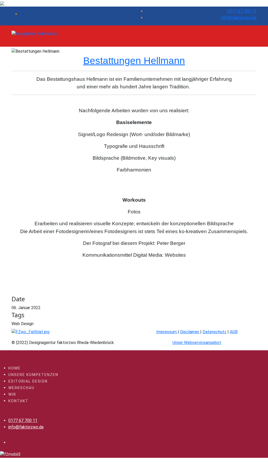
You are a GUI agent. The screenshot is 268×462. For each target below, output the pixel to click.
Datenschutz (214, 331)
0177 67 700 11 (241, 11)
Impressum (167, 331)
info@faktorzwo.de (238, 17)
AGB (234, 331)
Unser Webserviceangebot (196, 342)
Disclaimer (190, 331)
